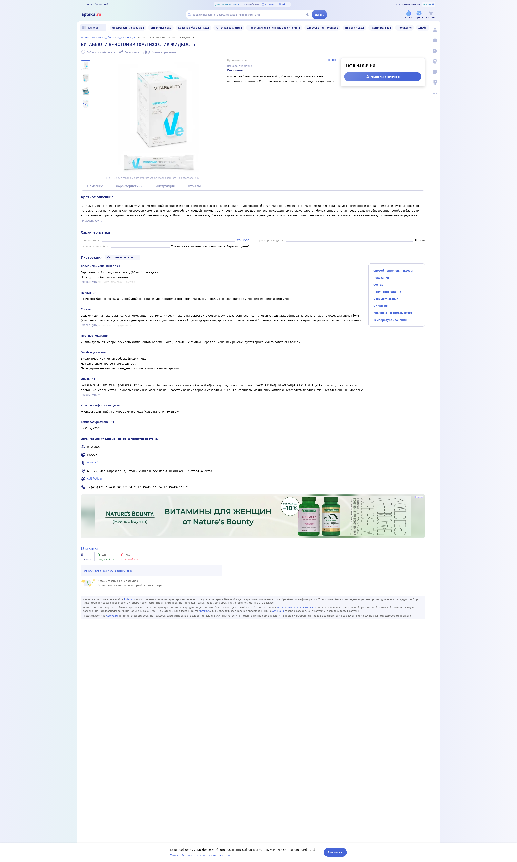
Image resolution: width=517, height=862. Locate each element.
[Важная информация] (434, 72)
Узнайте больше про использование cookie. (201, 855)
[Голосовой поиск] (307, 14)
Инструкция (165, 186)
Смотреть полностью (121, 257)
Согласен (335, 852)
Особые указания (385, 299)
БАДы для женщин (126, 37)
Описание (95, 186)
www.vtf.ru (94, 462)
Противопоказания (387, 291)
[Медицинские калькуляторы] (434, 61)
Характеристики (129, 186)
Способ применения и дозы (393, 270)
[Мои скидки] (434, 40)
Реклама (419, 497)
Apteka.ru (130, 599)
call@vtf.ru (94, 478)
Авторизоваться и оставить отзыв (108, 570)
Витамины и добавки (103, 37)
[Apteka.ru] (94, 14)
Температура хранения (390, 320)
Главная (85, 37)
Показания (381, 277)
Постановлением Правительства (297, 607)
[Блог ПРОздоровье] (434, 51)
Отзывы (194, 186)
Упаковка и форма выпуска (392, 313)
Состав (378, 284)
